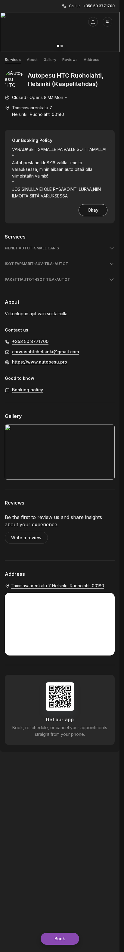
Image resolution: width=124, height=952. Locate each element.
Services (13, 59)
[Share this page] (93, 22)
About (32, 59)
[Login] (107, 22)
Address (91, 59)
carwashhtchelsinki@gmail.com (45, 351)
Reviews (70, 59)
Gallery (50, 59)
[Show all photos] (59, 32)
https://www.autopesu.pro (39, 361)
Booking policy (27, 389)
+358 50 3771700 (99, 6)
